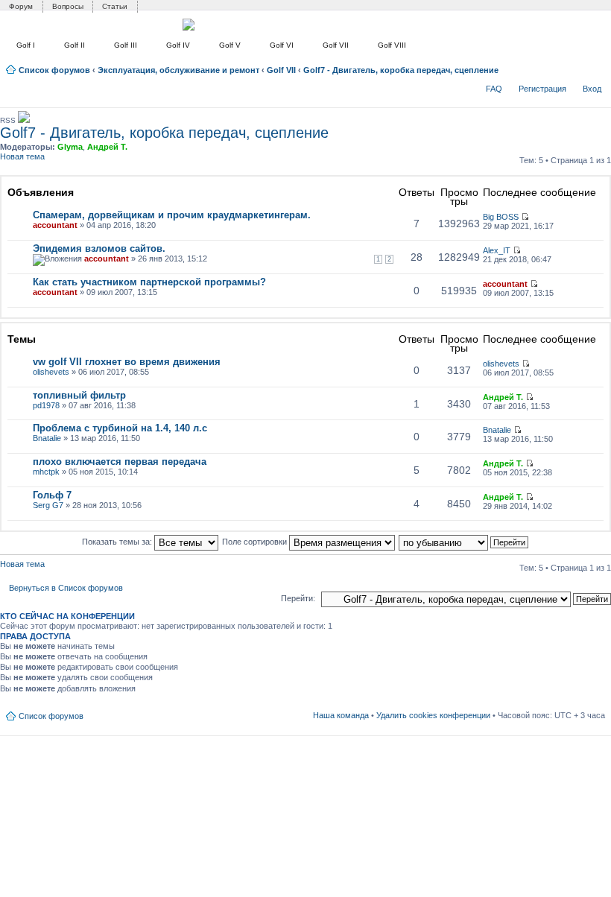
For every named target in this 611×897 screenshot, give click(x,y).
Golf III (125, 45)
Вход (592, 88)
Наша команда (341, 715)
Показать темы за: (118, 541)
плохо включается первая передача (119, 461)
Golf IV (178, 45)
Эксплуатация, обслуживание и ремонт (178, 70)
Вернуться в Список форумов (66, 587)
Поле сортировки (255, 541)
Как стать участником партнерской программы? (149, 282)
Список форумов (54, 70)
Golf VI (282, 45)
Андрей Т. (107, 146)
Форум (21, 6)
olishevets (51, 371)
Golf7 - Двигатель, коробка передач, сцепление (400, 70)
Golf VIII (392, 45)
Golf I (25, 45)
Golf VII (336, 45)
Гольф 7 (52, 495)
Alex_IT (496, 250)
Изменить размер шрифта (594, 67)
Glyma (70, 146)
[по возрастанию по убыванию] (464, 541)
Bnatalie (47, 438)
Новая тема (22, 156)
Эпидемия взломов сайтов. (99, 248)
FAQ (494, 88)
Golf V (230, 45)
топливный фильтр (79, 395)
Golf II (74, 45)
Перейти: (298, 598)
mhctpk (46, 471)
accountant (55, 225)
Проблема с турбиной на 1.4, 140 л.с (120, 428)
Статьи (114, 6)
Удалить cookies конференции (433, 715)
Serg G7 (48, 505)
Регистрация (542, 88)
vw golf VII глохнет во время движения (127, 361)
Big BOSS (501, 216)
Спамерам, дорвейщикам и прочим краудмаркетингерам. (172, 215)
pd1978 (46, 405)
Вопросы (67, 6)
